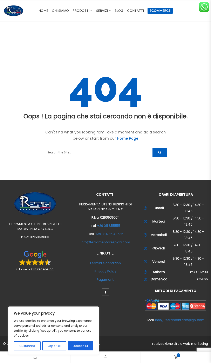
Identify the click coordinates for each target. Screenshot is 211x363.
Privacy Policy (105, 271)
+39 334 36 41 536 (109, 234)
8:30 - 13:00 (199, 272)
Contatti (135, 10)
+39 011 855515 (108, 225)
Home (43, 10)
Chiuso (202, 279)
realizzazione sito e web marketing (180, 343)
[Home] (35, 357)
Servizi (102, 10)
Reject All (54, 346)
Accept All (80, 346)
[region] (53, 330)
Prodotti (81, 10)
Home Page (127, 138)
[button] (35, 261)
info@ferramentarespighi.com (105, 242)
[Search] (159, 152)
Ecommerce (160, 10)
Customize (27, 346)
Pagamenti (105, 279)
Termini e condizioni (105, 263)
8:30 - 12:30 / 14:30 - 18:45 (188, 208)
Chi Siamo (60, 10)
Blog (119, 10)
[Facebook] (105, 292)
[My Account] (105, 357)
